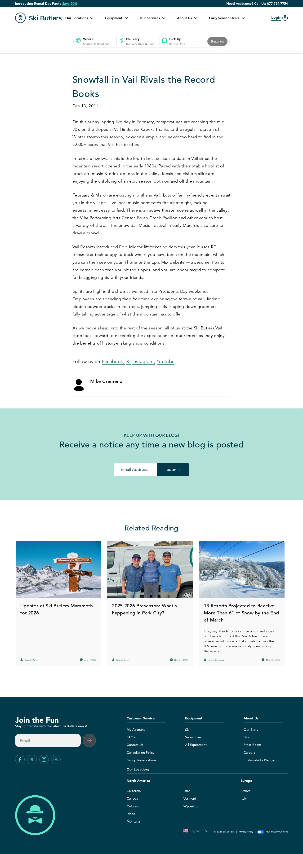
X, (128, 361)
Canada (132, 798)
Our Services (150, 18)
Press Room (252, 745)
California (134, 791)
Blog (247, 737)
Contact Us (135, 745)
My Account (136, 729)
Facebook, (113, 361)
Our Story (251, 729)
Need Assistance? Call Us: (257, 3)
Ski (187, 729)
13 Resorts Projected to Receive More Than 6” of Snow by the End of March (241, 613)
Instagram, (143, 361)
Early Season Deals (224, 18)
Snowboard (193, 737)
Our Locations (76, 18)
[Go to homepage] (38, 18)
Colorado (133, 806)
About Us (184, 18)
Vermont (189, 798)
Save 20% (69, 3)
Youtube (165, 361)
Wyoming (190, 806)
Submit (173, 469)
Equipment (113, 18)
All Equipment (196, 745)
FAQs (131, 737)
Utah (187, 791)
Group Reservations (141, 760)
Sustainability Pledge (259, 760)
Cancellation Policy (140, 752)
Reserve (217, 41)
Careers (249, 752)
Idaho (131, 814)
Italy (244, 798)
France (246, 791)
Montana (133, 821)
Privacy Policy (246, 831)
